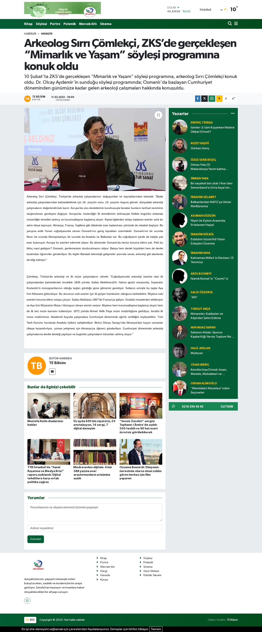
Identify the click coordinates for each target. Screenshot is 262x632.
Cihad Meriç (200, 364)
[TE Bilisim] (36, 365)
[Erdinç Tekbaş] (179, 127)
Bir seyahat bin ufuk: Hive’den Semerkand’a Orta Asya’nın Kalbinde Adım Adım (211, 186)
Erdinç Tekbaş (202, 122)
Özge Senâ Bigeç (203, 159)
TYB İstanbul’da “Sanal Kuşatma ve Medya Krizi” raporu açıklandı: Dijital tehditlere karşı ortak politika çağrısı (45, 475)
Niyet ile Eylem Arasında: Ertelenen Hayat (208, 222)
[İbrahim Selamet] (179, 201)
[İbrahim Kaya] (179, 257)
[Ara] (230, 24)
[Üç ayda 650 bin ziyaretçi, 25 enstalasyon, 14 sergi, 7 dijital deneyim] (94, 405)
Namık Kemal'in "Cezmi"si (209, 278)
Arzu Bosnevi (201, 273)
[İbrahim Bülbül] (179, 238)
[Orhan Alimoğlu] (179, 387)
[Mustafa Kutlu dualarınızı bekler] (48, 405)
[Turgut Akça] (179, 313)
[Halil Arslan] (179, 350)
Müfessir (197, 353)
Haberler (30, 33)
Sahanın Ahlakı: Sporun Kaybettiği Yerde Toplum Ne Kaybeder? (211, 335)
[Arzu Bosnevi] (179, 276)
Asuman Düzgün (203, 215)
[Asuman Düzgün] (179, 220)
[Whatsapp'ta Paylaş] (211, 98)
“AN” (194, 297)
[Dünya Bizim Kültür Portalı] (62, 9)
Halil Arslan (200, 348)
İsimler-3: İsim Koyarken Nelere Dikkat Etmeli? (213, 129)
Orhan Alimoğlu (204, 383)
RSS (32, 619)
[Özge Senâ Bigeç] (179, 164)
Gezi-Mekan (151, 571)
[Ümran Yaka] (179, 183)
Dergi (103, 571)
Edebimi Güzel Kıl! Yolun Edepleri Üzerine (208, 241)
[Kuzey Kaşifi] (179, 145)
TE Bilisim (57, 363)
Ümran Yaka (199, 178)
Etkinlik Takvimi (152, 575)
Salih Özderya (202, 292)
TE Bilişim (232, 619)
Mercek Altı (88, 24)
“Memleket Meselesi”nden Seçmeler (210, 390)
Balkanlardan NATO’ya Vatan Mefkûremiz (211, 204)
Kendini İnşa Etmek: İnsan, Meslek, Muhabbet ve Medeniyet (209, 372)
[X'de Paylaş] (204, 98)
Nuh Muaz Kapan (203, 327)
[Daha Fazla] (219, 98)
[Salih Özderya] (179, 294)
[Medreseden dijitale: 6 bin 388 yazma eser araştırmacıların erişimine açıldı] (94, 451)
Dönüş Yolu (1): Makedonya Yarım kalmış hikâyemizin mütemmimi (208, 167)
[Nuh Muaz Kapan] (179, 332)
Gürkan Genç (200, 148)
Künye (104, 579)
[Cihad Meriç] (179, 369)
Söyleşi (41, 24)
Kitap (28, 24)
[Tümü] (233, 113)
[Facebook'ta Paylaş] (197, 98)
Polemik (69, 24)
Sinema (105, 24)
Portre (55, 24)
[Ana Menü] (235, 24)
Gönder (35, 539)
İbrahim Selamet (203, 197)
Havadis (47, 33)
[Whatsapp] (27, 600)
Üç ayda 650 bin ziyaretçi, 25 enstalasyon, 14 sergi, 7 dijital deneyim (94, 425)
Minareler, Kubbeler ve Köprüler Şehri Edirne (207, 316)
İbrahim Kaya (200, 253)
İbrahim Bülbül (202, 234)
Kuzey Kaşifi (200, 143)
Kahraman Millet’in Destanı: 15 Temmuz (212, 260)
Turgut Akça (200, 308)
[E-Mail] (52, 372)
